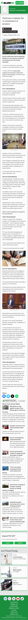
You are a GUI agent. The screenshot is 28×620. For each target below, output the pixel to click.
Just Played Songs (9, 550)
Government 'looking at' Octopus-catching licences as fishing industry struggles (13, 487)
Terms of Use (14, 614)
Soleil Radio (14, 602)
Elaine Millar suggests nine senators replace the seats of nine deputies (12, 72)
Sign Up (20, 543)
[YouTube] (18, 598)
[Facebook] (5, 598)
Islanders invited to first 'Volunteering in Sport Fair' (17, 427)
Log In (8, 543)
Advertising (14, 606)
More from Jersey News (11, 31)
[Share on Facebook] (4, 396)
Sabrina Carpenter (17, 584)
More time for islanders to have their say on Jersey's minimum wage (17, 519)
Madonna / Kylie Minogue (19, 558)
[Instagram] (9, 598)
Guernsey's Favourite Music (17, 10)
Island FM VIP (8, 536)
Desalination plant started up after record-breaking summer (17, 504)
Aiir (25, 617)
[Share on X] (12, 396)
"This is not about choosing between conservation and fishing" (11, 470)
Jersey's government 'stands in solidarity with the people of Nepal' (17, 453)
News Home (8, 29)
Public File (14, 612)
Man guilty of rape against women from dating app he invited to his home (13, 409)
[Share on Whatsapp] (16, 396)
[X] (13, 598)
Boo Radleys (16, 571)
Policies (14, 610)
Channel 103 (14, 604)
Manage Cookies (14, 608)
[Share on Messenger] (8, 396)
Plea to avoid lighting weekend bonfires (16, 438)
